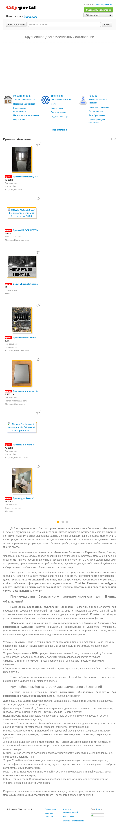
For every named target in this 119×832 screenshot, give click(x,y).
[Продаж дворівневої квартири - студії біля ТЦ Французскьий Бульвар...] (22, 481)
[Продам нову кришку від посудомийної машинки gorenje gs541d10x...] (22, 373)
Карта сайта (68, 816)
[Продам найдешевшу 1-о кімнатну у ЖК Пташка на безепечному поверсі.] (22, 159)
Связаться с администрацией (70, 810)
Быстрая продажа (49, 815)
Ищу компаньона (21, 119)
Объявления (92, 14)
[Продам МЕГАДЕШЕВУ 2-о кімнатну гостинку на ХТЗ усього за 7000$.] (22, 212)
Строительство (95, 111)
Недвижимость (22, 95)
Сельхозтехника (58, 112)
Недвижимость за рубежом (26, 115)
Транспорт (57, 95)
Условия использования (73, 820)
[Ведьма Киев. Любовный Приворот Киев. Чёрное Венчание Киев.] (22, 266)
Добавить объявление (99, 9)
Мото (53, 103)
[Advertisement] (59, 68)
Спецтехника (57, 107)
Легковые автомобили (61, 99)
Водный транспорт (59, 116)
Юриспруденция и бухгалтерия (96, 121)
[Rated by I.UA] (97, 814)
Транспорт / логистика (98, 106)
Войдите (87, 4)
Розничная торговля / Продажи (98, 101)
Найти (107, 24)
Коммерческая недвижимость (20, 109)
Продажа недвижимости (24, 103)
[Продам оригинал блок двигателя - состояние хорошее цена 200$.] (22, 320)
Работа (92, 95)
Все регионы (30, 15)
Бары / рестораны (96, 115)
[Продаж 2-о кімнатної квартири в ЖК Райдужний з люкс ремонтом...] (22, 427)
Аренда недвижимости (24, 99)
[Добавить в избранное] (38, 145)
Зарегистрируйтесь (104, 4)
